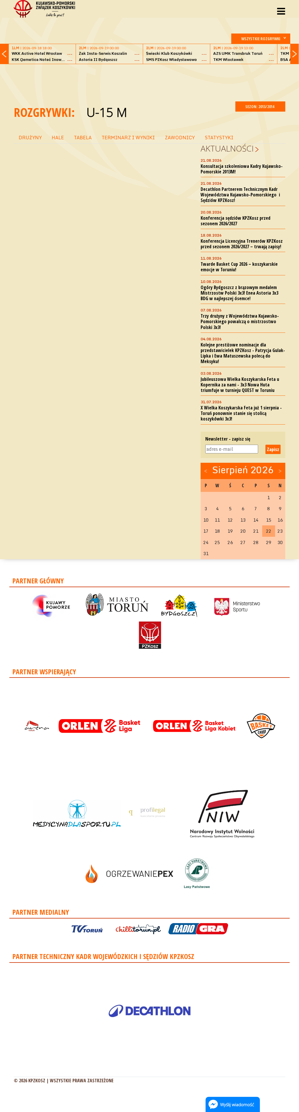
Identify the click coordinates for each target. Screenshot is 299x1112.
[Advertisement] (149, 82)
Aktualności (227, 148)
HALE (58, 137)
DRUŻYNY (30, 137)
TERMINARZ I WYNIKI (128, 137)
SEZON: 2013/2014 (260, 106)
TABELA (83, 137)
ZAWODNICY (180, 137)
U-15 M (106, 112)
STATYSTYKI (219, 137)
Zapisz (273, 449)
